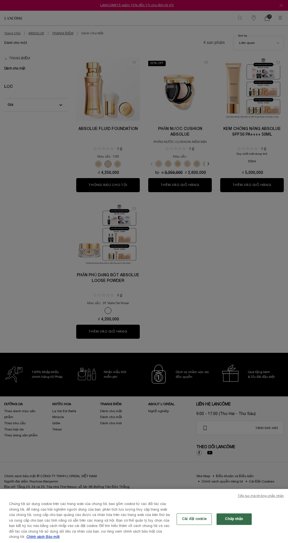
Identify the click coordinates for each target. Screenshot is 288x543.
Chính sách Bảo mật (43, 537)
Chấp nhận (234, 518)
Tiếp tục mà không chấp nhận (261, 496)
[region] (144, 516)
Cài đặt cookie (194, 518)
